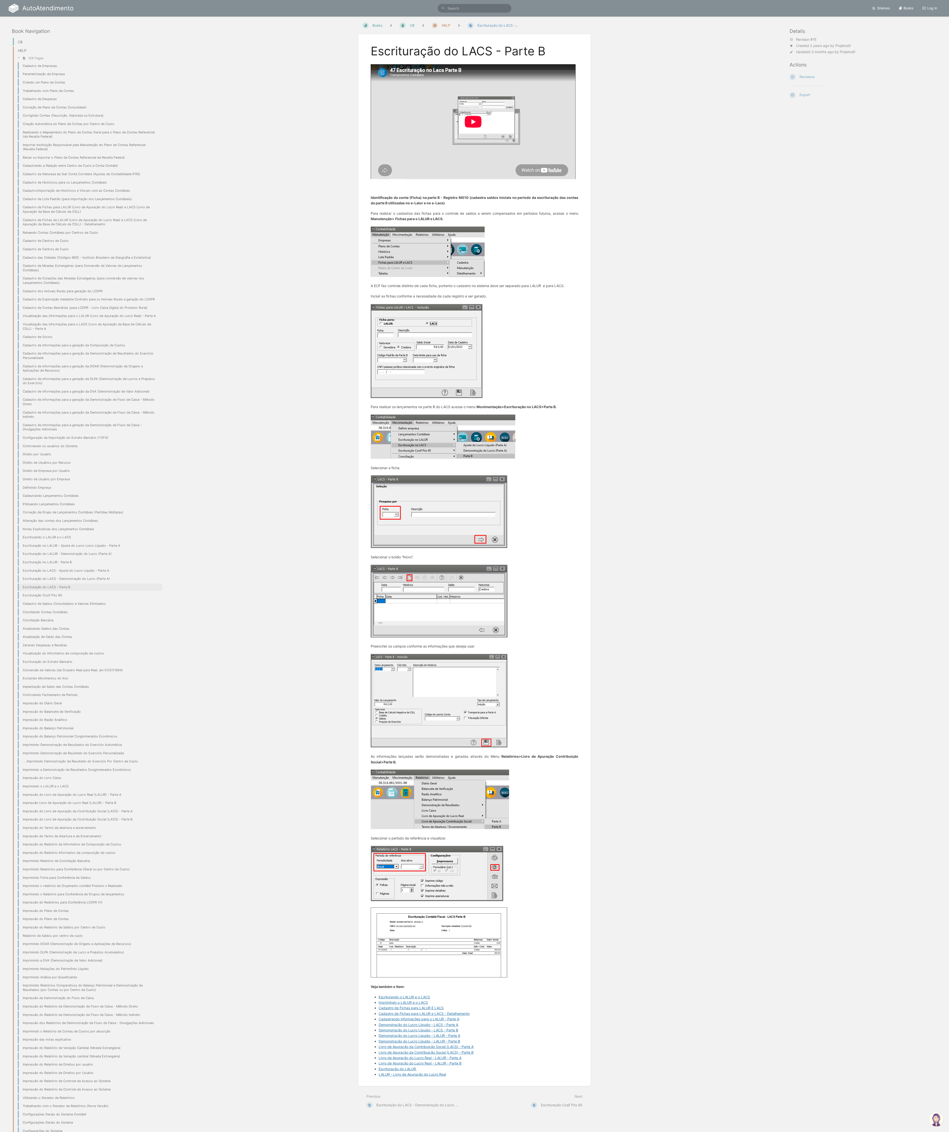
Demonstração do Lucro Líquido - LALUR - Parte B (419, 1041)
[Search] (443, 8)
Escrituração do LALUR (398, 1069)
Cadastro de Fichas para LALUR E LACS (411, 1008)
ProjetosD (843, 45)
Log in (932, 8)
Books (908, 8)
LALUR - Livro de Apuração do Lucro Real (412, 1074)
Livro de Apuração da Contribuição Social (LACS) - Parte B (426, 1052)
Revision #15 (806, 40)
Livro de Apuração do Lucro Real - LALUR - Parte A (420, 1058)
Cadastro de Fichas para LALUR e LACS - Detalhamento (424, 1013)
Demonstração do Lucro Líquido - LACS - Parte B (418, 1030)
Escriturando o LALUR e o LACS (404, 997)
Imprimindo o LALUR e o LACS (403, 1002)
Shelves (883, 8)
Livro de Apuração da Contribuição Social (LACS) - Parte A (426, 1047)
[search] (474, 8)
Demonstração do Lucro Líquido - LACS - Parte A (418, 1025)
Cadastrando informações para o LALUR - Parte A (419, 1019)
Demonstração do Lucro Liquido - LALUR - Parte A (419, 1035)
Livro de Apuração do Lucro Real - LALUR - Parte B (420, 1063)
